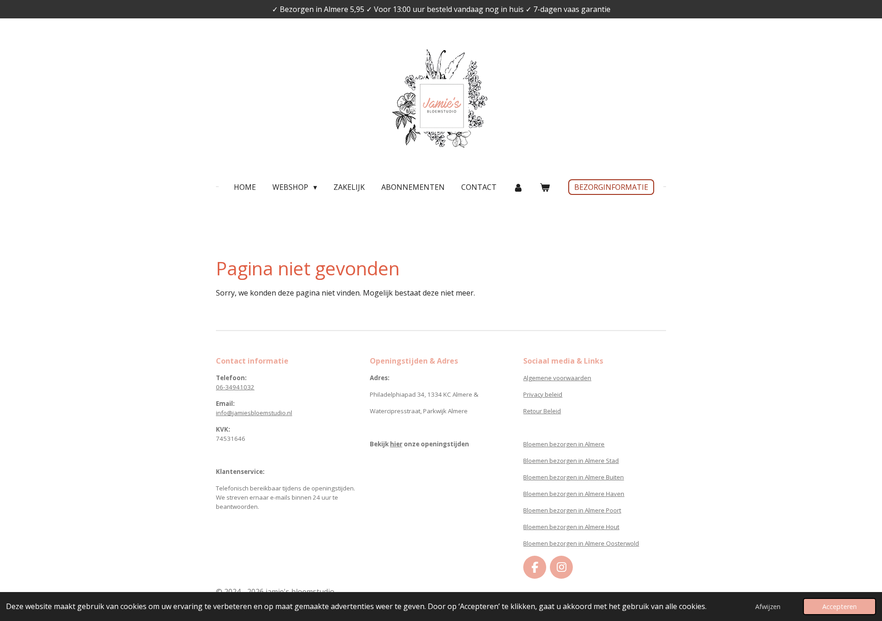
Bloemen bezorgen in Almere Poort (572, 510)
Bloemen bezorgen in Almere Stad (571, 460)
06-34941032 (235, 387)
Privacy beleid (542, 394)
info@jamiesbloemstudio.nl (254, 413)
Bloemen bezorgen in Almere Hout (571, 527)
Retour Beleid (542, 411)
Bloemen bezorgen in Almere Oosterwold (581, 543)
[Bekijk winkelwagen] (545, 187)
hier (396, 444)
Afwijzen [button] (767, 606)
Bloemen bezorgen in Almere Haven (573, 494)
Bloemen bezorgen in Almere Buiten (573, 477)
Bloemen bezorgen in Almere (564, 444)
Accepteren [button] (839, 606)
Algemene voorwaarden (557, 378)
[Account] (518, 187)
